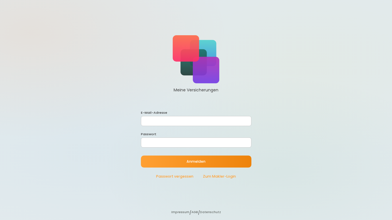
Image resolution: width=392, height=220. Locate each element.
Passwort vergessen (174, 176)
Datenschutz (210, 212)
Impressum (180, 212)
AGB (194, 212)
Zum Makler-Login (219, 176)
